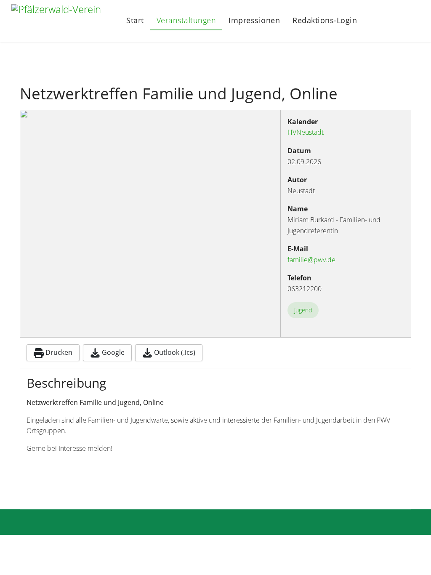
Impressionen (254, 20)
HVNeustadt (305, 132)
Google (112, 352)
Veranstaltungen (186, 20)
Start (135, 20)
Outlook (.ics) (173, 352)
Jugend (303, 310)
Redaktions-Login (325, 20)
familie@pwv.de (311, 259)
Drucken (58, 352)
